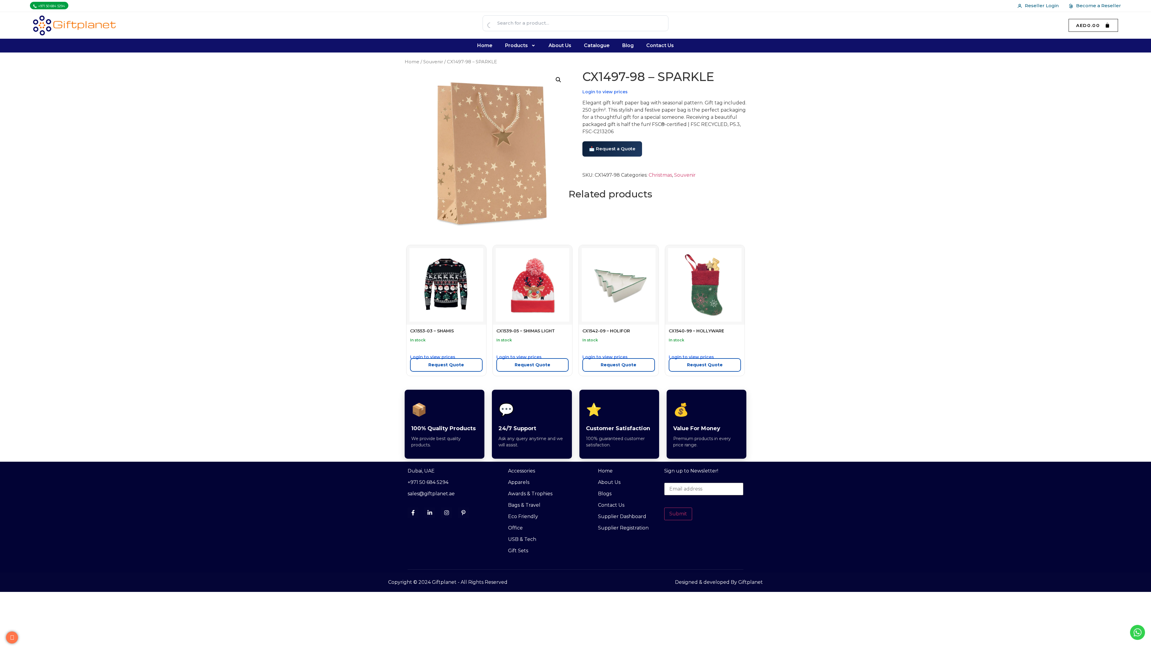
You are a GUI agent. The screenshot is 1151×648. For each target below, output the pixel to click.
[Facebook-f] (413, 512)
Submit (678, 514)
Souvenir (433, 61)
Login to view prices (605, 91)
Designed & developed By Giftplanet (719, 582)
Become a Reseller (1098, 5)
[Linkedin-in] (429, 512)
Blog (628, 45)
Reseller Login (1042, 5)
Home (484, 45)
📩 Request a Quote (612, 149)
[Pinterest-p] (463, 512)
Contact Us (660, 45)
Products (516, 45)
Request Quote (446, 365)
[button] (521, 45)
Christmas (660, 175)
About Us (560, 45)
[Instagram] (446, 512)
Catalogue (597, 45)
